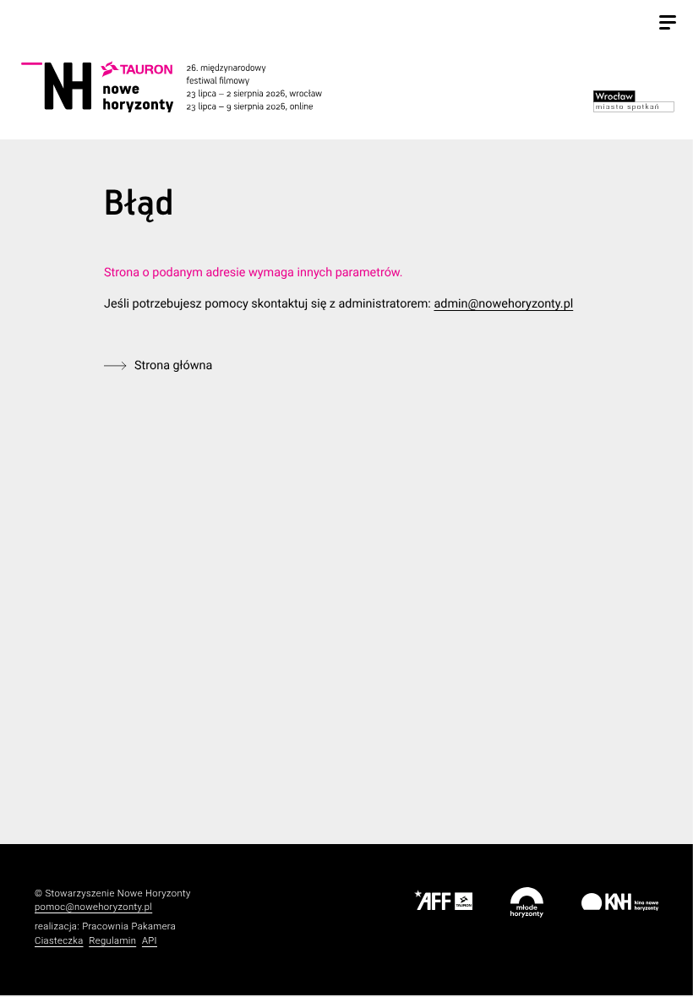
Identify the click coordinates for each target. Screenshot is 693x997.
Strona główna (173, 365)
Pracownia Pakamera (129, 926)
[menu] (668, 24)
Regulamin (112, 940)
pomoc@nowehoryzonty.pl (93, 907)
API (149, 940)
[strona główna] (190, 86)
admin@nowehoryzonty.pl (503, 304)
